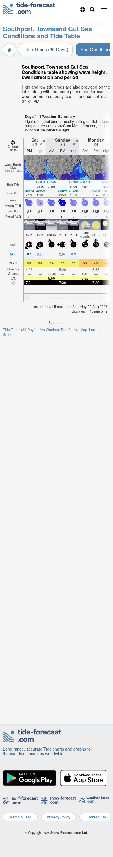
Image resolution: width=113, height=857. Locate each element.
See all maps (13, 170)
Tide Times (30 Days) (46, 49)
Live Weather (48, 329)
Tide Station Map (74, 329)
